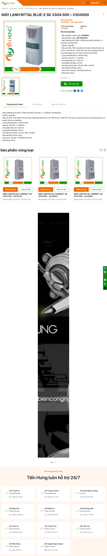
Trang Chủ (5, 8)
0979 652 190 (88, 497)
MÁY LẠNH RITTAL (31, 8)
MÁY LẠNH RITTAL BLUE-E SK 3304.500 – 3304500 (56, 8)
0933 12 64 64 (17, 515)
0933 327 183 (52, 550)
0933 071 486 (88, 515)
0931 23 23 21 (52, 532)
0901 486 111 (17, 550)
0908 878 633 (17, 497)
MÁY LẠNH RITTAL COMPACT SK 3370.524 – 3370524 (88, 195)
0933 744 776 (52, 497)
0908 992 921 (17, 532)
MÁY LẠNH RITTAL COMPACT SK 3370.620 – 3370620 (52, 195)
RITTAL (21, 8)
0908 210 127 (88, 532)
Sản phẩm (13, 8)
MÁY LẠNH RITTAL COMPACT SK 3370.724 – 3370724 (17, 195)
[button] (51, 462)
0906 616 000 (52, 515)
